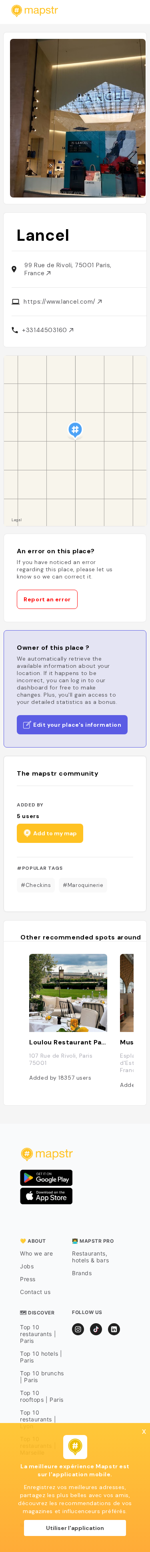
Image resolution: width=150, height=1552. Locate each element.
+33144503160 (45, 330)
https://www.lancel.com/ (60, 302)
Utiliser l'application (75, 1528)
